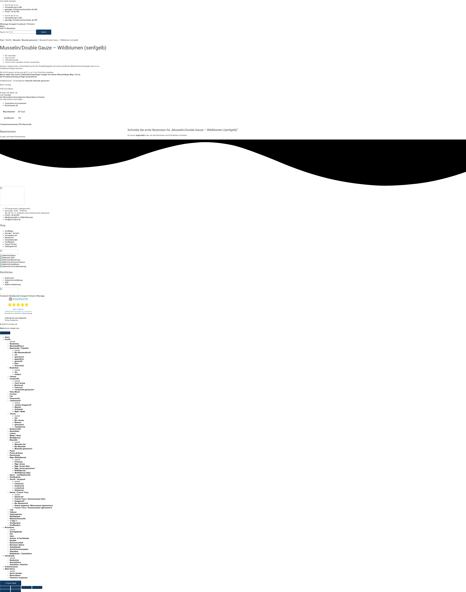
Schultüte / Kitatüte (19, 564)
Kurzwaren (9, 527)
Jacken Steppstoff (23, 405)
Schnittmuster (11, 567)
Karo (17, 363)
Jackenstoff (15, 401)
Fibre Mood (15, 392)
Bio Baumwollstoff (23, 352)
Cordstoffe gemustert (24, 390)
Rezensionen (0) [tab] (11, 105)
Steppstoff (19, 501)
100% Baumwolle (24, 124)
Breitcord (19, 385)
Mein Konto (10, 569)
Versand (7, 95)
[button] (22, 97)
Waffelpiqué (15, 516)
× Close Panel (10, 583)
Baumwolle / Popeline (19, 348)
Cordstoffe (14, 379)
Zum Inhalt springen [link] (8, 1)
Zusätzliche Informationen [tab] (15, 103)
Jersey (13, 414)
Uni (16, 372)
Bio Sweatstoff (21, 503)
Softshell (19, 409)
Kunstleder (14, 431)
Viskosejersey (16, 514)
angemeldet (140, 135)
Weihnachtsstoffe (18, 519)
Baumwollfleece (17, 346)
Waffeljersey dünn (22, 473)
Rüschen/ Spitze (17, 545)
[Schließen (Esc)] (37, 587)
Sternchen (19, 366)
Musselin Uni (20, 444)
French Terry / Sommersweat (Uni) (30, 499)
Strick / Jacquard (17, 479)
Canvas (13, 376)
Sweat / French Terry (19, 492)
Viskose (13, 512)
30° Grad (21, 112)
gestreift (18, 361)
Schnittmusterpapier (19, 549)
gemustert (19, 357)
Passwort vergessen (19, 578)
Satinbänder (15, 547)
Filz (11, 396)
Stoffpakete (15, 477)
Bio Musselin (20, 446)
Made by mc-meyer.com (9, 328)
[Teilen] (26, 587)
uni (16, 355)
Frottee (13, 394)
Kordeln (13, 540)
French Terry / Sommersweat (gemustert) (33, 508)
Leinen (13, 433)
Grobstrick (19, 486)
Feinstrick (19, 484)
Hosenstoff (15, 398)
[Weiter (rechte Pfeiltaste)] (16, 590)
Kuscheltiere (15, 562)
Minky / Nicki (15, 435)
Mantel (18, 407)
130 (19, 118)
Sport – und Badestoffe (20, 475)
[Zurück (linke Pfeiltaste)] (5, 590)
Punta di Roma (16, 453)
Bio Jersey (19, 420)
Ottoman (19, 462)
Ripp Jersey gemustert (25, 468)
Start (2, 40)
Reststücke (15, 455)
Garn (12, 536)
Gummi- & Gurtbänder (19, 538)
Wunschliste (15, 575)
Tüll (11, 510)
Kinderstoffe (15, 429)
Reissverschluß (16, 543)
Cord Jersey (20, 383)
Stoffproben (15, 523)
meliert (18, 374)
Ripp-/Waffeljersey (18, 457)
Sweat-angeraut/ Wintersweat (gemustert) (34, 505)
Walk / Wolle (20, 411)
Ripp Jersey (20, 464)
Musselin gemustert (30, 40)
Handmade (9, 556)
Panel (12, 451)
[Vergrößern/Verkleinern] (5, 587)
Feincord (18, 387)
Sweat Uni (19, 497)
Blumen (18, 422)
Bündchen (14, 368)
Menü (2, 26)
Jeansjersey (20, 427)
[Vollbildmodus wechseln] (16, 587)
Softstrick (19, 490)
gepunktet (19, 359)
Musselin (16, 40)
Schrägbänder (16, 532)
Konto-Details (16, 573)
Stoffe (8, 40)
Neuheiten (14, 344)
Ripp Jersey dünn (22, 466)
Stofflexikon (15, 525)
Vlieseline (14, 551)
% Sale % (13, 521)
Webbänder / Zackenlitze (21, 554)
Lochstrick (19, 488)
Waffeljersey (20, 470)
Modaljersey (15, 438)
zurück (12, 342)
